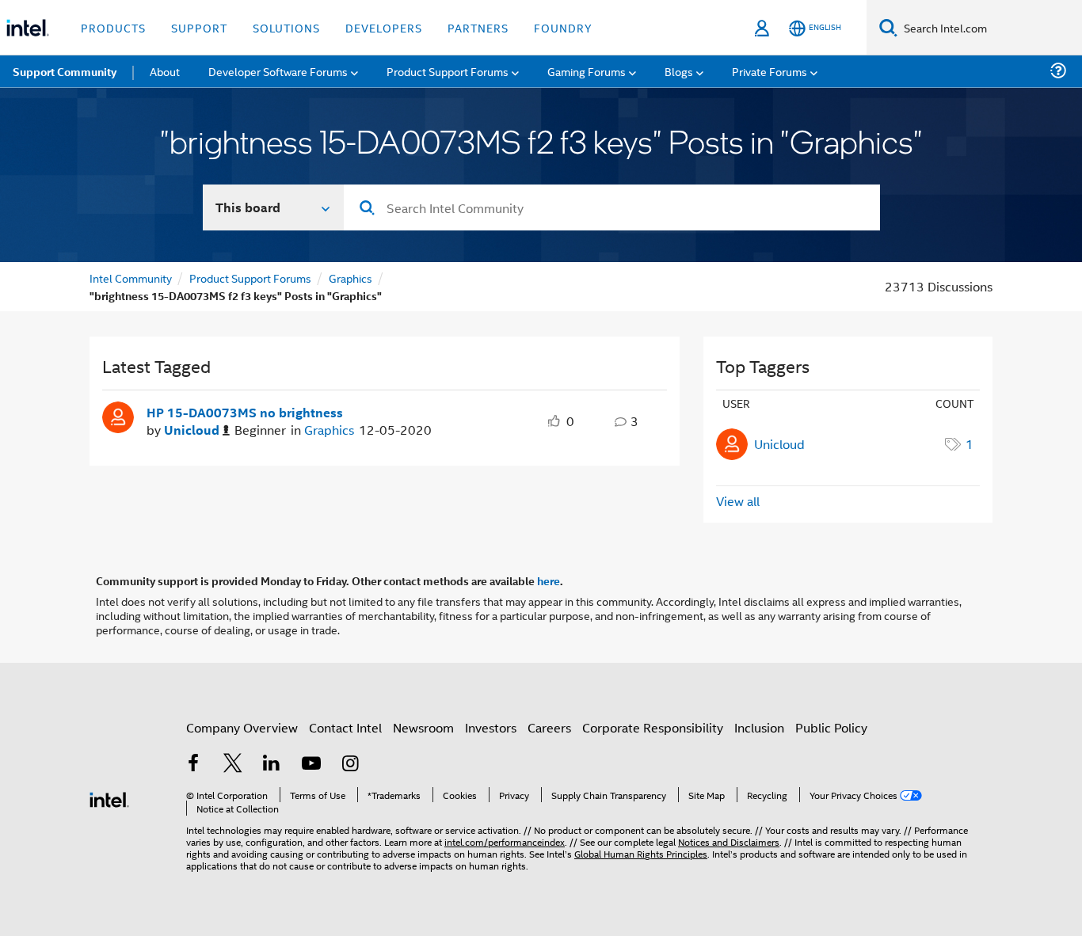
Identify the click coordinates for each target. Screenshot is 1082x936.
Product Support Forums (250, 277)
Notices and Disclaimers (728, 841)
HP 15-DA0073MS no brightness (245, 412)
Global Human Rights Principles (640, 853)
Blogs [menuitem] (679, 71)
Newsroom (423, 727)
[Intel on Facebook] (193, 764)
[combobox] (612, 207)
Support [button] (199, 27)
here (548, 580)
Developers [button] (383, 27)
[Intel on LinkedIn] (271, 764)
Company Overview (242, 727)
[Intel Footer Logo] (109, 798)
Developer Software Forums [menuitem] (278, 71)
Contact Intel (345, 727)
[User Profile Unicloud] (118, 415)
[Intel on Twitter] (232, 764)
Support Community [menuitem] (64, 71)
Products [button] (113, 27)
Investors (490, 727)
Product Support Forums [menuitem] (448, 71)
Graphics (350, 277)
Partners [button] (478, 27)
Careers (549, 727)
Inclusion (759, 727)
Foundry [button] (563, 27)
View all (738, 501)
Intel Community (131, 277)
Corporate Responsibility (652, 727)
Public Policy (831, 727)
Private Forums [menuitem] (769, 71)
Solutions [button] (286, 27)
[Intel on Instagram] (350, 764)
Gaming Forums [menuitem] (586, 71)
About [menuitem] (165, 71)
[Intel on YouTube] (311, 764)
